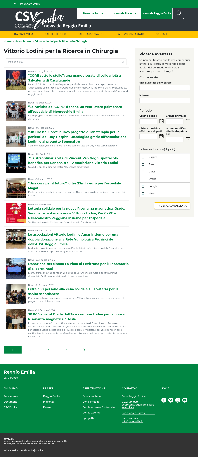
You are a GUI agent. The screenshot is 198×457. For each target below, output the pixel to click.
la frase (144, 95)
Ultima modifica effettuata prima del (176, 131)
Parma (47, 407)
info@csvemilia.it (132, 421)
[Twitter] (170, 400)
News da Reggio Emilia (157, 13)
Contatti (162, 34)
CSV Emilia (10, 407)
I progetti (88, 418)
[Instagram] (177, 400)
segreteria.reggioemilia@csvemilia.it (138, 406)
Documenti (10, 401)
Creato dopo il (148, 116)
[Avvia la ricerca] (123, 62)
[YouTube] (184, 400)
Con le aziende (91, 412)
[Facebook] (163, 400)
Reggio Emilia (51, 396)
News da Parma (93, 13)
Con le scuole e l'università (99, 407)
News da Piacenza (125, 13)
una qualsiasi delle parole (155, 82)
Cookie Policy (27, 450)
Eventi (152, 178)
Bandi (152, 164)
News (152, 193)
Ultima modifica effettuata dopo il (150, 130)
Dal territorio (55, 34)
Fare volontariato (130, 34)
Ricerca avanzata (172, 205)
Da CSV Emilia (23, 34)
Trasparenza (11, 396)
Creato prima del (176, 116)
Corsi (151, 171)
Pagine (152, 157)
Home (7, 41)
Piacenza (48, 401)
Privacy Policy (11, 450)
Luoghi (152, 186)
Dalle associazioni (91, 34)
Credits (39, 450)
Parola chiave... (15, 62)
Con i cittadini (91, 401)
